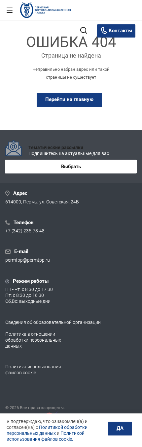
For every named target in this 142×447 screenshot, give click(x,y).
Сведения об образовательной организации (53, 322)
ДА (120, 428)
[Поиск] (83, 31)
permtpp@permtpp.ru (27, 260)
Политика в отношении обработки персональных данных (33, 340)
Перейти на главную (69, 99)
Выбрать (71, 167)
